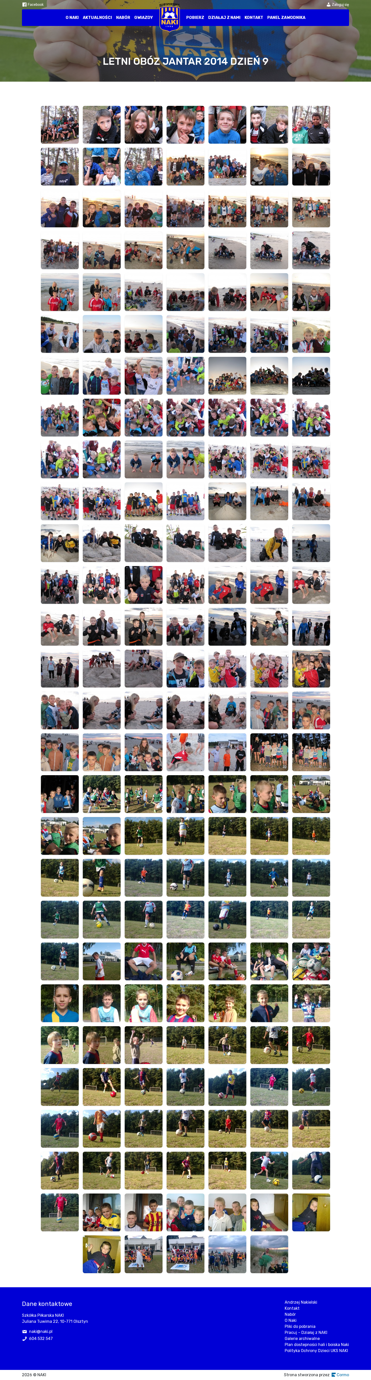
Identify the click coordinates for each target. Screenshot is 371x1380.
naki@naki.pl (40, 1331)
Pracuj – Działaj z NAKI (306, 1332)
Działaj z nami (224, 17)
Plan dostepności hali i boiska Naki (317, 1344)
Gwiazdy (143, 17)
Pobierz (195, 17)
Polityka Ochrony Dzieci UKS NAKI (316, 1350)
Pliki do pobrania (300, 1326)
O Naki (72, 17)
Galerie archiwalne (302, 1338)
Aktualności (97, 17)
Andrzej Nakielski (301, 1302)
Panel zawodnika (286, 17)
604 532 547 (41, 1338)
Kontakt (254, 17)
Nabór (123, 17)
